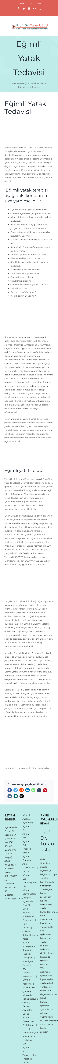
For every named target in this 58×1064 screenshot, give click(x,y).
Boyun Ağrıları (26, 854)
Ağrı (24, 815)
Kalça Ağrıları (26, 941)
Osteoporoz (28, 1021)
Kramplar (27, 957)
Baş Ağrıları (26, 832)
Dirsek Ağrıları (26, 873)
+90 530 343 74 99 (9, 887)
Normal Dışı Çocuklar (28, 989)
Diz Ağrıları (26, 888)
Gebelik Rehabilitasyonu (30, 933)
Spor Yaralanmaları (29, 1053)
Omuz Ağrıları (26, 1016)
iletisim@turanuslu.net (16, 898)
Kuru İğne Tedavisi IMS (27, 965)
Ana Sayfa (17, 83)
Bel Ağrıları (26, 839)
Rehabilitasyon (30, 1032)
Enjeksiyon (28, 916)
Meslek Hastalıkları (28, 974)
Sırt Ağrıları (26, 1045)
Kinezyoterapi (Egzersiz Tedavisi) (29, 950)
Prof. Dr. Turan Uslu (19, 768)
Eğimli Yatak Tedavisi (34, 83)
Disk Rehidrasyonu (29, 881)
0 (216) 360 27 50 (10, 876)
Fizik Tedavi (25, 925)
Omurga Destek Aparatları (27, 1006)
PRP (24, 1028)
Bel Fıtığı (25, 847)
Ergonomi (27, 920)
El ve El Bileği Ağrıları (26, 909)
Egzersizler (28, 901)
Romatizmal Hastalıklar (28, 1038)
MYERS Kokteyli (26, 982)
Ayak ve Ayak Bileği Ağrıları (28, 823)
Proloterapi (28, 1025)
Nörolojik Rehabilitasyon (30, 997)
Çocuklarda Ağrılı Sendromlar (28, 864)
